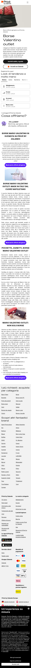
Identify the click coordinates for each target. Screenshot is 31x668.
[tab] (4, 80)
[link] (15, 86)
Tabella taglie (5, 556)
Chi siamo (4, 500)
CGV (3, 514)
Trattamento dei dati (7, 511)
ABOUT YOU (5, 566)
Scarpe (18, 503)
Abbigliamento (20, 500)
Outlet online (19, 516)
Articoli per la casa (21, 509)
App (17, 527)
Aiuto (3, 553)
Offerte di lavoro (6, 520)
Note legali (4, 503)
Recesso (4, 517)
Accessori (18, 506)
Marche (18, 519)
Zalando (4, 563)
